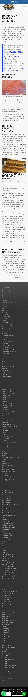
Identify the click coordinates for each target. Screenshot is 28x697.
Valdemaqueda (6, 635)
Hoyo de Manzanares (8, 447)
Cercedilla (5, 364)
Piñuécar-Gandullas (7, 533)
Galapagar (5, 422)
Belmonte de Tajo (7, 325)
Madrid (4, 461)
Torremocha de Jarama (9, 620)
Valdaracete (5, 626)
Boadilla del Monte (7, 331)
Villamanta (5, 661)
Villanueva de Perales (8, 668)
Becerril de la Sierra (7, 323)
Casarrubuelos (6, 360)
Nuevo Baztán (6, 509)
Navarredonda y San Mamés (10, 505)
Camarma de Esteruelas (9, 351)
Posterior (22, 86)
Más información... (17, 694)
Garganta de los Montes (9, 424)
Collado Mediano (7, 376)
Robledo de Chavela (8, 558)
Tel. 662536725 (15, 52)
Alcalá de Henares (7, 296)
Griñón (4, 434)
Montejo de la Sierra (8, 478)
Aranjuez (4, 312)
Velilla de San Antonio (8, 647)
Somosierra (5, 600)
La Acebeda (5, 288)
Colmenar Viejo (6, 395)
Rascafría (4, 548)
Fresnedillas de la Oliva (8, 412)
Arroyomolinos (6, 316)
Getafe (4, 432)
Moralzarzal (5, 490)
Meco (3, 467)
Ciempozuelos (6, 372)
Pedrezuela (5, 521)
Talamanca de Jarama (8, 604)
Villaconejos (5, 655)
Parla (3, 517)
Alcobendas (5, 298)
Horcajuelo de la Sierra (8, 445)
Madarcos (5, 459)
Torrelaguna (6, 616)
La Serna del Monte (7, 593)
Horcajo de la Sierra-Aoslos (10, 443)
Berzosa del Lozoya (7, 329)
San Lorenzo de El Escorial (9, 571)
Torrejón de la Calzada (8, 612)
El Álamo (4, 294)
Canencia (4, 356)
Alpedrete (5, 306)
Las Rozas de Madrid (8, 562)
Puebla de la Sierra (7, 542)
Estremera (5, 410)
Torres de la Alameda (8, 622)
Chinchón (5, 370)
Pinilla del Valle (6, 529)
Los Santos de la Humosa (9, 591)
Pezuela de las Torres (8, 527)
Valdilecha (5, 643)
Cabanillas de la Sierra (8, 345)
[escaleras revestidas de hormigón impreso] (24, 172)
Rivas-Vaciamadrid (7, 554)
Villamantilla (5, 663)
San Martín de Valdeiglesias (10, 575)
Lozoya (4, 455)
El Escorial (5, 408)
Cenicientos (5, 362)
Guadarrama (5, 438)
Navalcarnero (6, 503)
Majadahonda (6, 463)
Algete (4, 304)
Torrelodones (6, 618)
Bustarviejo (5, 343)
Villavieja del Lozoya (8, 678)
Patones (4, 519)
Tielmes (4, 606)
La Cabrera (5, 347)
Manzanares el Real (8, 465)
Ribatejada (5, 552)
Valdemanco (5, 633)
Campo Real (5, 354)
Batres (4, 321)
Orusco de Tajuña (7, 513)
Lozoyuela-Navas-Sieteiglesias (11, 457)
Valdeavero (5, 628)
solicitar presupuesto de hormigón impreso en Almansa (13, 68)
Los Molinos (5, 476)
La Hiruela (5, 441)
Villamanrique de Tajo (8, 659)
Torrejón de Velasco (8, 614)
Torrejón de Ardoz (7, 610)
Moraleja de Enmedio (8, 480)
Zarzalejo (5, 680)
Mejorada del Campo (8, 469)
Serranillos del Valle (8, 595)
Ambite (4, 308)
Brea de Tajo (6, 337)
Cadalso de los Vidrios (8, 349)
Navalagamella (6, 500)
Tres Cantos (5, 624)
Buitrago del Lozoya (8, 341)
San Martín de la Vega (8, 573)
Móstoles (5, 494)
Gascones (5, 430)
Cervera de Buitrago (8, 366)
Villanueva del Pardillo (8, 670)
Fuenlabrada (5, 416)
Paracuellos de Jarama (8, 515)
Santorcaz (5, 589)
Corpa (4, 399)
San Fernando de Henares (9, 568)
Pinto (3, 531)
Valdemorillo (5, 637)
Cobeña (4, 374)
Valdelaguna (5, 630)
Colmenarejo (6, 397)
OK (8, 694)
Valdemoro (5, 639)
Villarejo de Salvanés (8, 674)
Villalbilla (4, 657)
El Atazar (4, 318)
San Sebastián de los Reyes (10, 577)
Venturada (5, 651)
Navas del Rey (6, 507)
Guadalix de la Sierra (8, 436)
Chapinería (5, 368)
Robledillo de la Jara (8, 556)
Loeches (4, 453)
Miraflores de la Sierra (8, 472)
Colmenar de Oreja (7, 391)
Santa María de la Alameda (10, 579)
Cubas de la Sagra (7, 403)
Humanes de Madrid (8, 449)
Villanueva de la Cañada (9, 666)
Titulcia (4, 608)
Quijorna (4, 546)
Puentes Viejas (6, 544)
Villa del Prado (6, 653)
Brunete (4, 339)
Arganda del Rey (7, 314)
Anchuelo (5, 310)
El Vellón (4, 649)
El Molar (4, 474)
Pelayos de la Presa (7, 523)
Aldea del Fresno (7, 302)
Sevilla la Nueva (6, 597)
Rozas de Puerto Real (8, 564)
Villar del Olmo (6, 672)
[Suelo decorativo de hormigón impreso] (24, 94)
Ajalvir (4, 290)
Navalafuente (6, 498)
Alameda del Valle (7, 292)
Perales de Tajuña (7, 525)
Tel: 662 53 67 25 (14, 1)
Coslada (4, 401)
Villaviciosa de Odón (8, 676)
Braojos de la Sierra (8, 335)
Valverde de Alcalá (7, 645)
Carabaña (5, 358)
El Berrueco (5, 327)
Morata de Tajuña (7, 492)
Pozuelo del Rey (6, 538)
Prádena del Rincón (7, 540)
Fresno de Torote (7, 414)
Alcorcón (4, 300)
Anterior (5, 86)
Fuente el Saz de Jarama (9, 418)
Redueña (4, 550)
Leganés (4, 451)
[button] (3, 693)
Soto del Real (6, 602)
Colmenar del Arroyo (8, 393)
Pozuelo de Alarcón (7, 536)
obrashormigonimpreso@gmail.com (14, 2)
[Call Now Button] (24, 694)
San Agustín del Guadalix (9, 566)
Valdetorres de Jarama (8, 641)
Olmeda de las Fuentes (8, 511)
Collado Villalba (6, 389)
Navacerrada (6, 496)
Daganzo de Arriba (7, 406)
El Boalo (4, 333)
